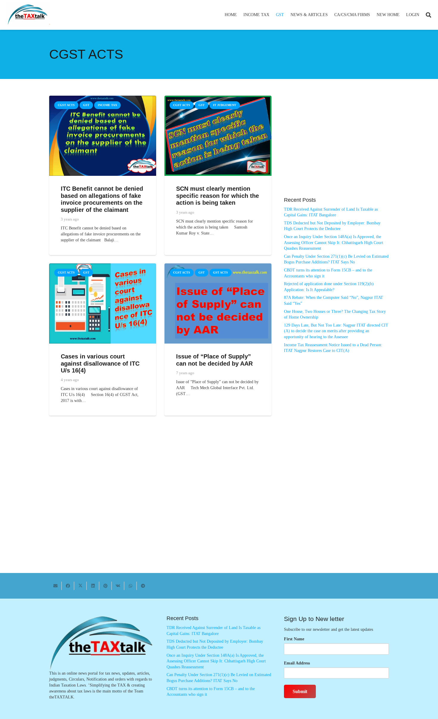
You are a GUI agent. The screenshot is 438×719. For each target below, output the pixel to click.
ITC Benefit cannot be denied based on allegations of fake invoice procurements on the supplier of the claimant (102, 199)
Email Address (297, 663)
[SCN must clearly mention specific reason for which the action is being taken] (217, 98)
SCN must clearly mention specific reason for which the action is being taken (217, 195)
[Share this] (68, 586)
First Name (294, 639)
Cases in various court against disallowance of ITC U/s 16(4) (100, 363)
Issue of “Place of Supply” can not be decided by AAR (214, 360)
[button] (271, 15)
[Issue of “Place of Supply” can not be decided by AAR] (217, 266)
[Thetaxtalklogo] (28, 15)
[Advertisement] (336, 149)
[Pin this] (105, 586)
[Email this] (55, 586)
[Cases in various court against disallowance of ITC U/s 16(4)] (102, 266)
